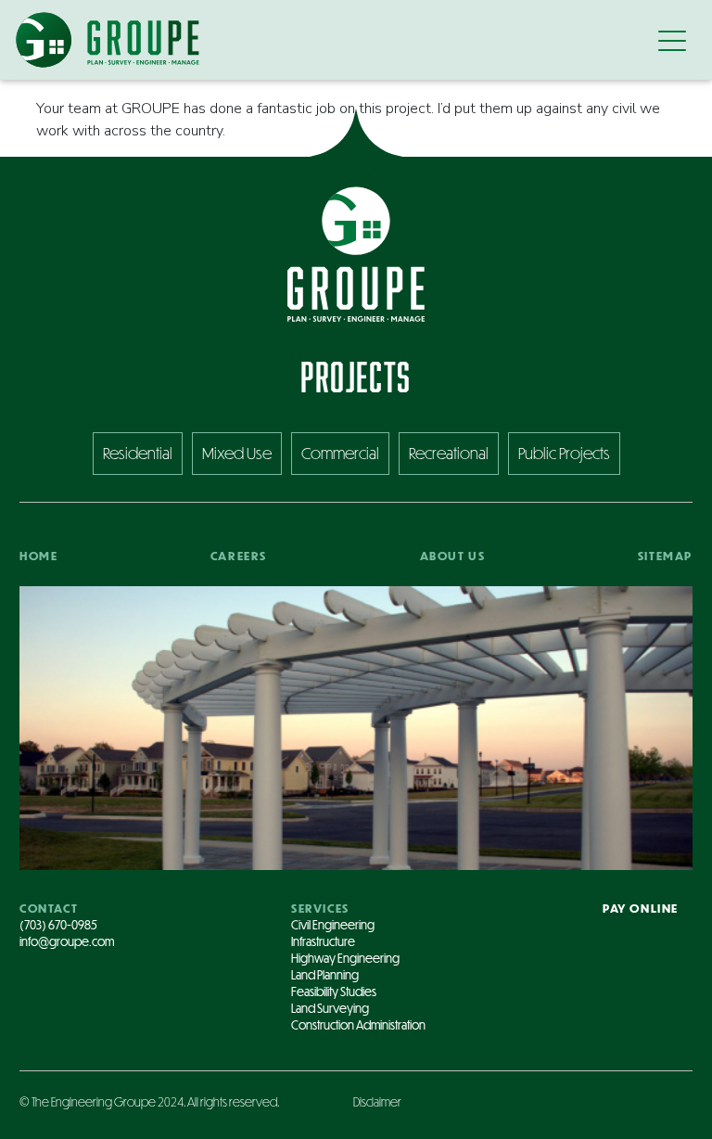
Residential (137, 453)
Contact (48, 908)
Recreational (449, 453)
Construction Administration (358, 1024)
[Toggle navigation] (672, 40)
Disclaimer (377, 1101)
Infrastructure (323, 941)
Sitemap (665, 555)
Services (320, 908)
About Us (453, 555)
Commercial (340, 453)
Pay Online (641, 908)
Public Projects (564, 453)
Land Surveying (330, 1008)
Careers (238, 555)
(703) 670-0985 (58, 924)
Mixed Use (237, 453)
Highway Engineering (345, 958)
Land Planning (325, 974)
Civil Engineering (333, 924)
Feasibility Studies (333, 991)
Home (38, 555)
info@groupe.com (66, 941)
